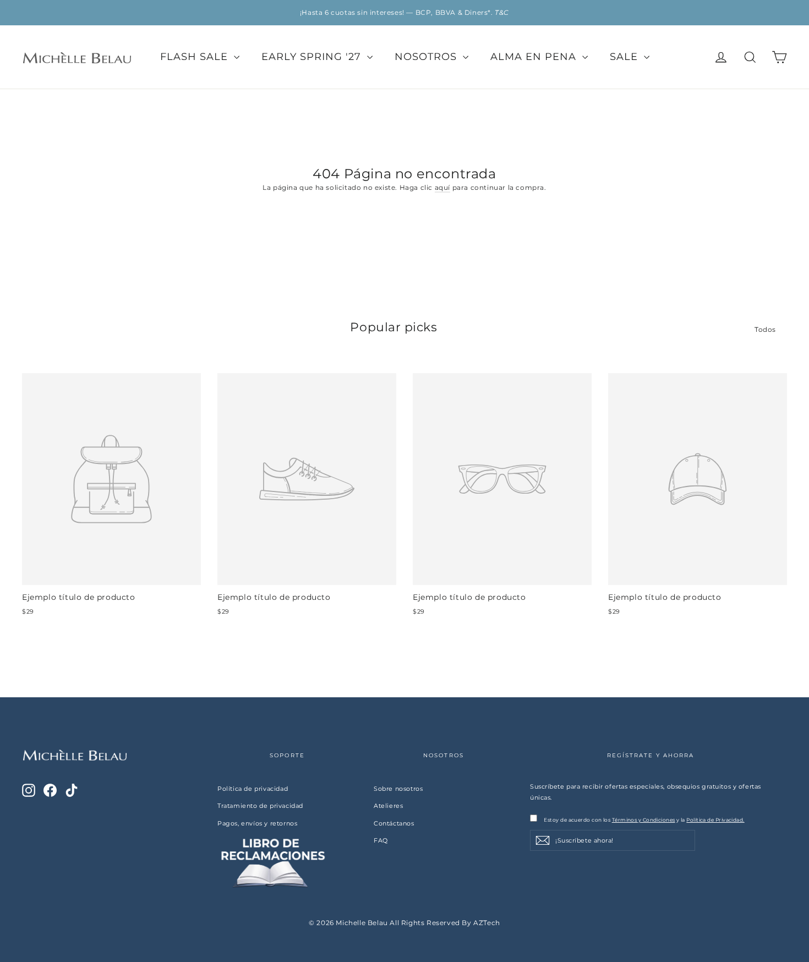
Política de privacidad (252, 788)
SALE (625, 57)
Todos (765, 329)
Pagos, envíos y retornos (257, 823)
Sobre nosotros (398, 788)
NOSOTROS (427, 57)
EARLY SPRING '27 (312, 57)
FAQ (381, 840)
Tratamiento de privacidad (260, 806)
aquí (442, 187)
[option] (404, 13)
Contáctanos (394, 823)
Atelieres (388, 806)
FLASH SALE (195, 57)
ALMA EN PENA (535, 57)
